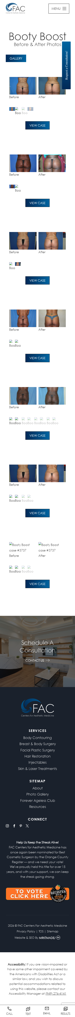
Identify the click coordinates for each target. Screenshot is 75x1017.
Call (9, 1013)
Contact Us (34, 660)
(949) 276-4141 (55, 993)
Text (28, 1014)
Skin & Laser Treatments (37, 768)
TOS (41, 931)
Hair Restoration (37, 756)
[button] (15, 111)
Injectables (37, 762)
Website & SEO (24, 938)
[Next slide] (62, 91)
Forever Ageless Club (37, 800)
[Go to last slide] (13, 91)
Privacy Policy (26, 931)
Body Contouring (37, 737)
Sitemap (52, 931)
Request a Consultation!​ (66, 65)
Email (47, 1013)
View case (37, 125)
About (37, 788)
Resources (37, 806)
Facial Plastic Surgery (37, 750)
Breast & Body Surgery (37, 743)
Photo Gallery (37, 794)
